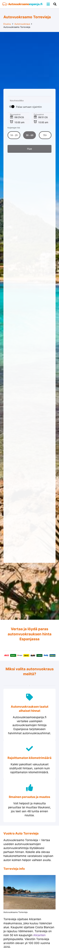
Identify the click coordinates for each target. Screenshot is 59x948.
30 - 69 (29, 135)
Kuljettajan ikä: (14, 127)
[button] (48, 4)
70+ (45, 135)
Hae (29, 149)
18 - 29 (14, 135)
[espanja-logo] (22, 4)
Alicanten (39, 935)
